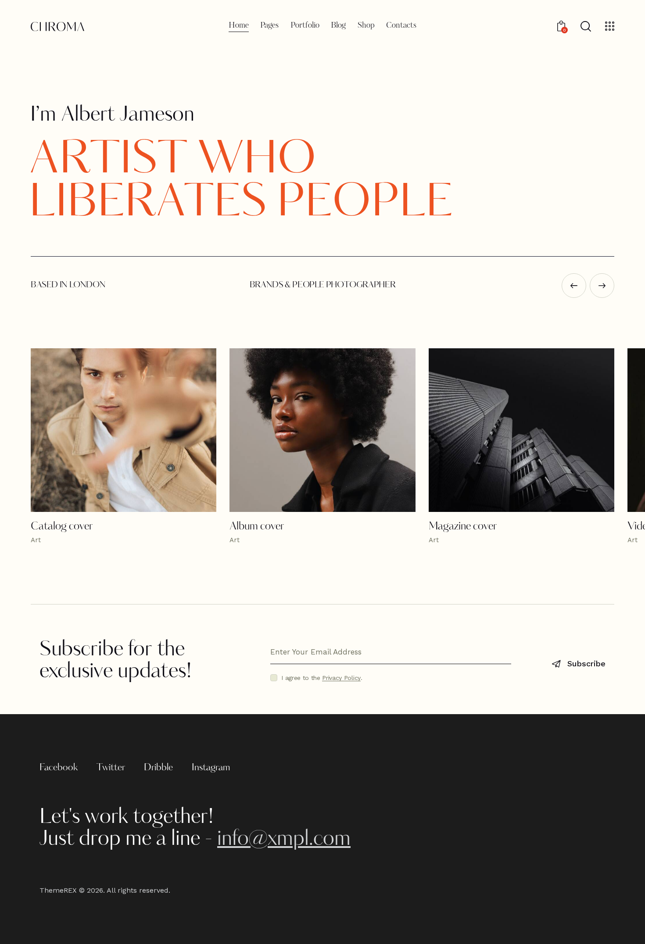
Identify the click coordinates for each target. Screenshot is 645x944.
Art (36, 540)
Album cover (256, 527)
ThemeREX (58, 890)
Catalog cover (62, 527)
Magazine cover (463, 527)
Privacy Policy (341, 678)
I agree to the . (321, 677)
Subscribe (586, 663)
